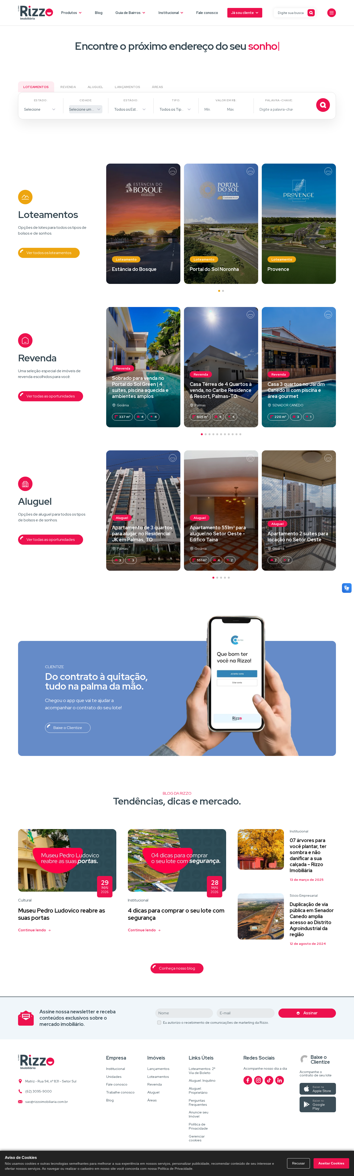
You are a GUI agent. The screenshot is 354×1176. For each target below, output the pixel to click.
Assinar (310, 1013)
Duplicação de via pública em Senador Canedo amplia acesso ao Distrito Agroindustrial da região (312, 919)
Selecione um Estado (85, 109)
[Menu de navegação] (331, 12)
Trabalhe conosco (120, 1092)
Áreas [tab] (157, 87)
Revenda (154, 1084)
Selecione (32, 109)
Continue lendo (32, 930)
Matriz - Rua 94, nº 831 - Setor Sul (50, 1081)
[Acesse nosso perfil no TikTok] (269, 1080)
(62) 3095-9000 (38, 1091)
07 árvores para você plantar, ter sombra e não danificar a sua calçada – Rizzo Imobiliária (308, 855)
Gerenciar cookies (197, 1138)
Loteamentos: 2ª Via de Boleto (202, 1071)
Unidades (113, 1077)
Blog (98, 12)
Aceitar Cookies (331, 1163)
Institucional (168, 12)
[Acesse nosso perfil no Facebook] (247, 1080)
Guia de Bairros (128, 12)
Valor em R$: (226, 100)
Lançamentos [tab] (127, 87)
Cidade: (85, 100)
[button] (219, 291)
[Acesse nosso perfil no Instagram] (258, 1080)
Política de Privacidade (198, 1126)
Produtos (69, 12)
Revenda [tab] (68, 87)
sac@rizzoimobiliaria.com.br (46, 1101)
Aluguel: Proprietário (198, 1091)
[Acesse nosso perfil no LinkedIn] (279, 1080)
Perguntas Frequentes (198, 1103)
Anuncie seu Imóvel (198, 1114)
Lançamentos (158, 1069)
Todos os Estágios (129, 109)
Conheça (143, 224)
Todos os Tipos (172, 109)
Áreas (152, 1100)
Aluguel (153, 1092)
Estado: (40, 100)
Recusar (298, 1163)
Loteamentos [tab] (36, 87)
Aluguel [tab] (95, 87)
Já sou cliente (242, 12)
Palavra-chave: (279, 100)
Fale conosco (207, 12)
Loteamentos (158, 1077)
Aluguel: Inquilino (202, 1081)
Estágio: (131, 100)
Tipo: (176, 100)
